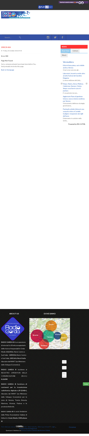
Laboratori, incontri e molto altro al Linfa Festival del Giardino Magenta (74, 76)
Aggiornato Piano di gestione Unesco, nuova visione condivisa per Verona (74, 99)
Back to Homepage (7, 70)
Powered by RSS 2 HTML (76, 124)
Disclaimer (72, 427)
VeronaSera (68, 62)
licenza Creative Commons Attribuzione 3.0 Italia (35, 430)
